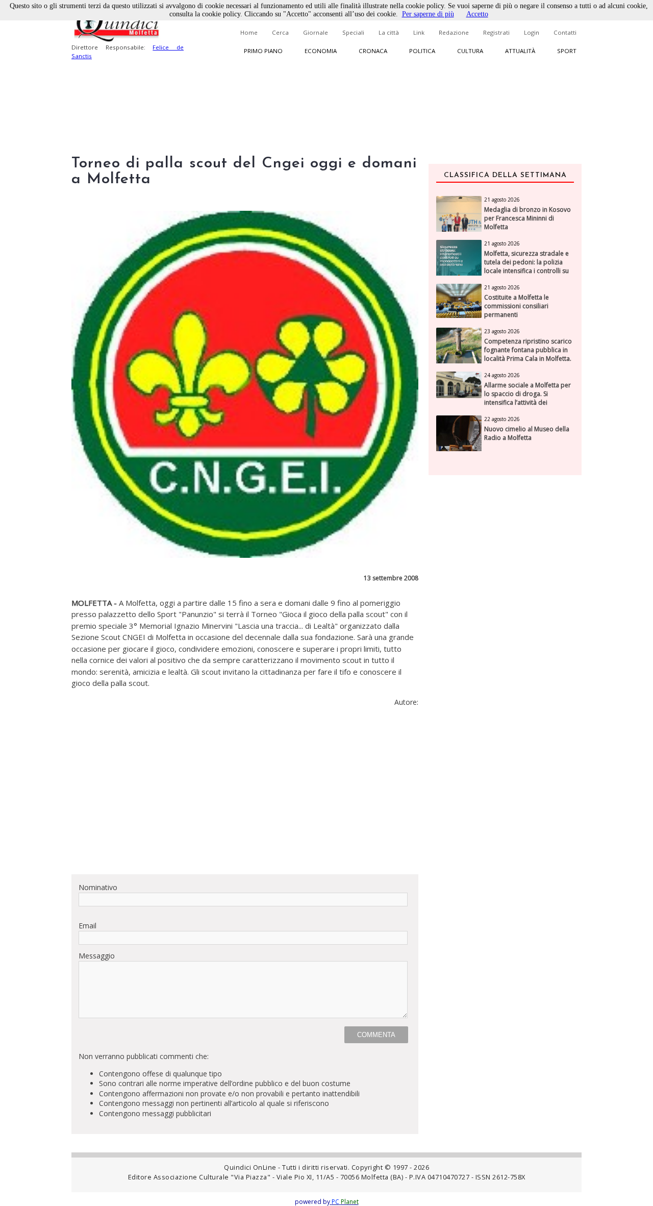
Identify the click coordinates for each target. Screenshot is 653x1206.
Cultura (470, 51)
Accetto (477, 14)
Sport (566, 51)
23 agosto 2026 (502, 331)
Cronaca (373, 51)
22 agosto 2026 (502, 419)
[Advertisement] (244, 794)
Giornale (315, 32)
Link (418, 32)
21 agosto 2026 (502, 199)
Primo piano (263, 51)
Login (531, 32)
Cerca (280, 32)
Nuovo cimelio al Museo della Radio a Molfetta (526, 433)
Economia (321, 51)
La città (389, 32)
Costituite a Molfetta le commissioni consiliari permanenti (516, 306)
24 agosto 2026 (502, 375)
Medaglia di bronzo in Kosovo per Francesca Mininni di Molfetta (527, 218)
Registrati (496, 32)
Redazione (454, 32)
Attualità (520, 51)
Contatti (565, 32)
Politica (422, 51)
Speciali (353, 32)
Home (249, 32)
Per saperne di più (428, 14)
